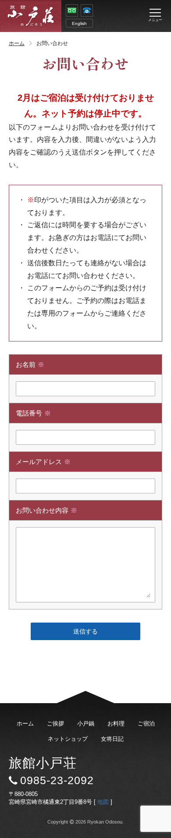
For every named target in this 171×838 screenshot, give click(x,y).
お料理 (116, 723)
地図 (103, 802)
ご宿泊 (146, 723)
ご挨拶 (55, 723)
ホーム (17, 43)
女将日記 (112, 739)
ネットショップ (68, 739)
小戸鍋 (85, 723)
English (79, 23)
